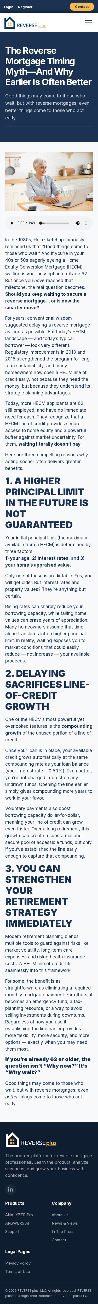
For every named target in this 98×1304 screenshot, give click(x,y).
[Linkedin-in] (10, 1189)
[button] (88, 22)
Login (8, 7)
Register (25, 7)
